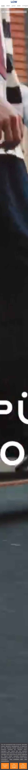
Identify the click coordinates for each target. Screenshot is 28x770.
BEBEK (19, 6)
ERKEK (8, 6)
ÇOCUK (13, 6)
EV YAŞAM (25, 6)
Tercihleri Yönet (5, 766)
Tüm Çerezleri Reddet (14, 766)
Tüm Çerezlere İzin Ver (23, 766)
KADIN (3, 6)
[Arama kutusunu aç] (2, 12)
